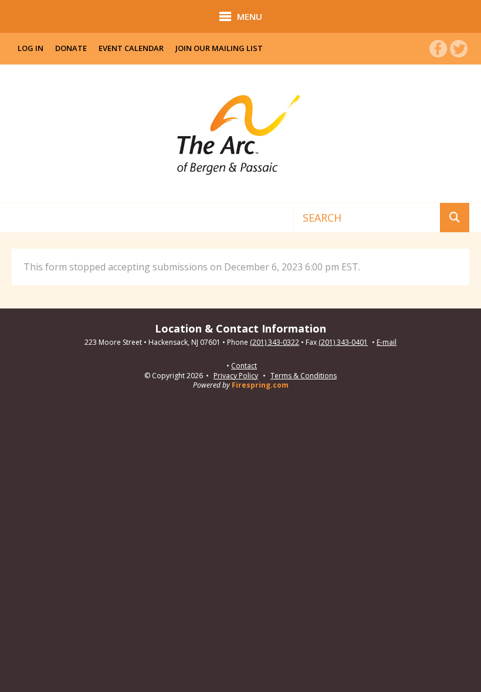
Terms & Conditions (303, 376)
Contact (244, 366)
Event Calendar (131, 48)
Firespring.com (260, 385)
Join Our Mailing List (219, 48)
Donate (71, 48)
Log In (30, 48)
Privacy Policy (236, 376)
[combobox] (367, 217)
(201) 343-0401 (343, 342)
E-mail (387, 342)
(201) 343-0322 (274, 342)
